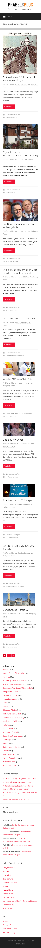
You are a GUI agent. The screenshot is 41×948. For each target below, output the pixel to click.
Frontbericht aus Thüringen (18, 500)
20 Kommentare (12, 193)
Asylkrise (6, 677)
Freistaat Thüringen (13, 535)
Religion (6, 743)
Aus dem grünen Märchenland (15, 681)
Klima (5, 703)
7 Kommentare (11, 118)
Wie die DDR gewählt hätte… (18, 379)
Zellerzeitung (8, 879)
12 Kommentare (12, 537)
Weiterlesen (8, 107)
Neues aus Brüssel (10, 732)
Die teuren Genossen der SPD (19, 318)
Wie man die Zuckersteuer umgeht (17, 782)
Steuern (6, 751)
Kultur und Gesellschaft (15, 413)
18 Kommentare (12, 261)
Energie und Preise (10, 692)
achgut (5, 886)
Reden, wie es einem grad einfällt (16, 799)
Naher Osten (8, 729)
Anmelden (7, 922)
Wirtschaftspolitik (10, 765)
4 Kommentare (11, 416)
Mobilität (6, 725)
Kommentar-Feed (10, 929)
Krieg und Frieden (10, 710)
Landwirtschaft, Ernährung (13, 718)
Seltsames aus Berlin (13, 115)
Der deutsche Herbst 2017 (17, 609)
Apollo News (8, 890)
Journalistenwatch (10, 883)
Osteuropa (28, 413)
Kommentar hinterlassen (15, 356)
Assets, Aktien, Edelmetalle (13, 673)
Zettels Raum (8, 894)
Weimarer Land (9, 762)
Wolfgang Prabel (9, 325)
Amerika (6, 670)
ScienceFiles (8, 908)
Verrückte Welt (9, 754)
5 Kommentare (11, 310)
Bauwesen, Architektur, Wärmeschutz (18, 688)
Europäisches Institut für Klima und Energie (20, 901)
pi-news (6, 871)
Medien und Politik (13, 190)
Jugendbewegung (10, 699)
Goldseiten (7, 875)
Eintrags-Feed (8, 925)
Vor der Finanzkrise (10, 758)
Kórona (6, 706)
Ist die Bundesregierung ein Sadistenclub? (19, 778)
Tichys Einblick (8, 868)
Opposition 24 (8, 905)
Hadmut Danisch (9, 897)
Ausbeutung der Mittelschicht (14, 684)
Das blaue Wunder (13, 439)
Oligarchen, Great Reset (12, 736)
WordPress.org (9, 933)
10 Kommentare (12, 477)
